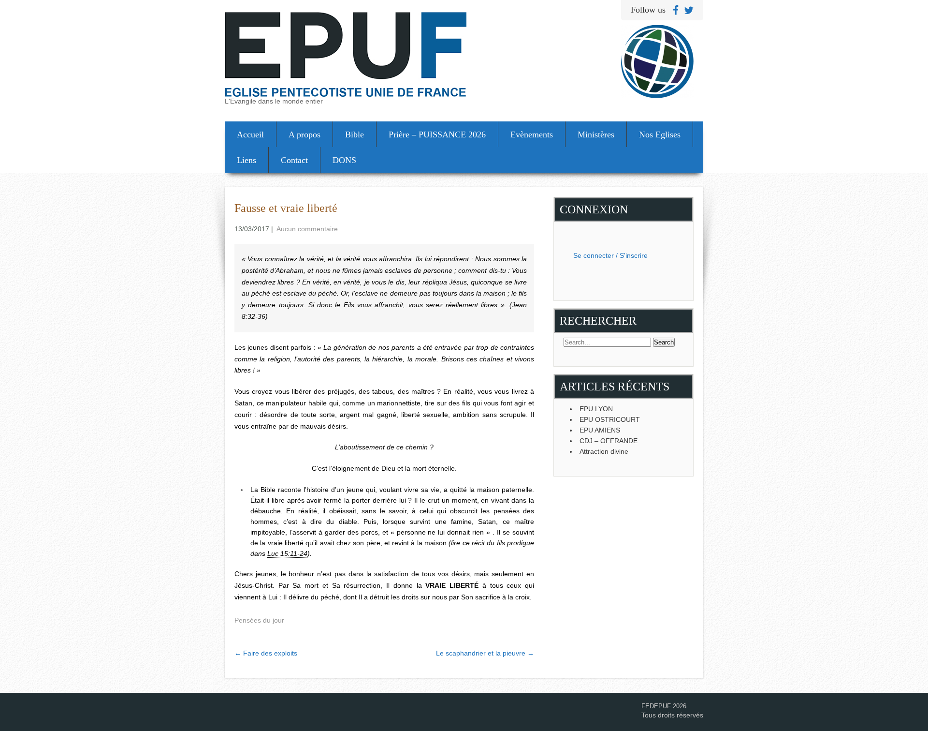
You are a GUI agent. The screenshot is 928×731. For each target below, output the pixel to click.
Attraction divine (604, 451)
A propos (304, 134)
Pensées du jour (259, 620)
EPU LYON (596, 409)
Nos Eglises (660, 134)
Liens (246, 160)
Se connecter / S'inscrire (610, 255)
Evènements (531, 134)
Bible (354, 134)
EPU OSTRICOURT (610, 419)
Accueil (250, 134)
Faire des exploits (265, 653)
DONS (344, 160)
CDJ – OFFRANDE (609, 441)
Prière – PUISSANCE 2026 (437, 134)
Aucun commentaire (307, 229)
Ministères (596, 134)
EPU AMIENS (600, 430)
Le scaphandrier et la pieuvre (485, 653)
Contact (294, 160)
